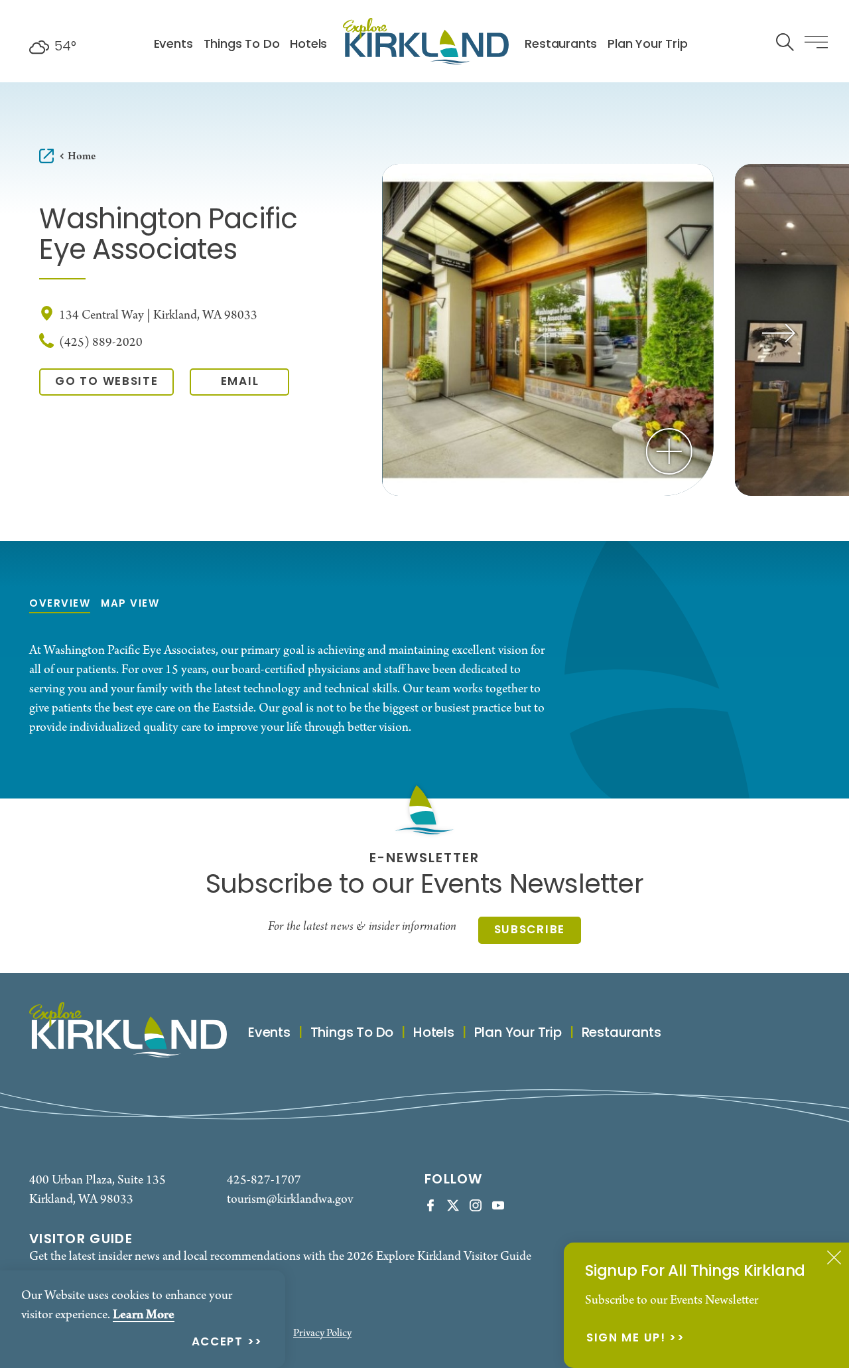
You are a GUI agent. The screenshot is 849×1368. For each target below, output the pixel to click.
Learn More (143, 1315)
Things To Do (242, 45)
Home (82, 156)
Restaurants (561, 45)
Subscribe (529, 930)
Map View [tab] (130, 604)
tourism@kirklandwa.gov (290, 1199)
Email (240, 382)
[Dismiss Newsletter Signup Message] (834, 1257)
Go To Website (106, 382)
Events (173, 45)
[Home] (426, 41)
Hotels (308, 45)
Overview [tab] (59, 604)
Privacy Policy (322, 1334)
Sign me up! (626, 1339)
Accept (217, 1343)
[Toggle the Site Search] (785, 40)
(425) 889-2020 (101, 343)
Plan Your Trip (647, 45)
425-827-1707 (264, 1180)
